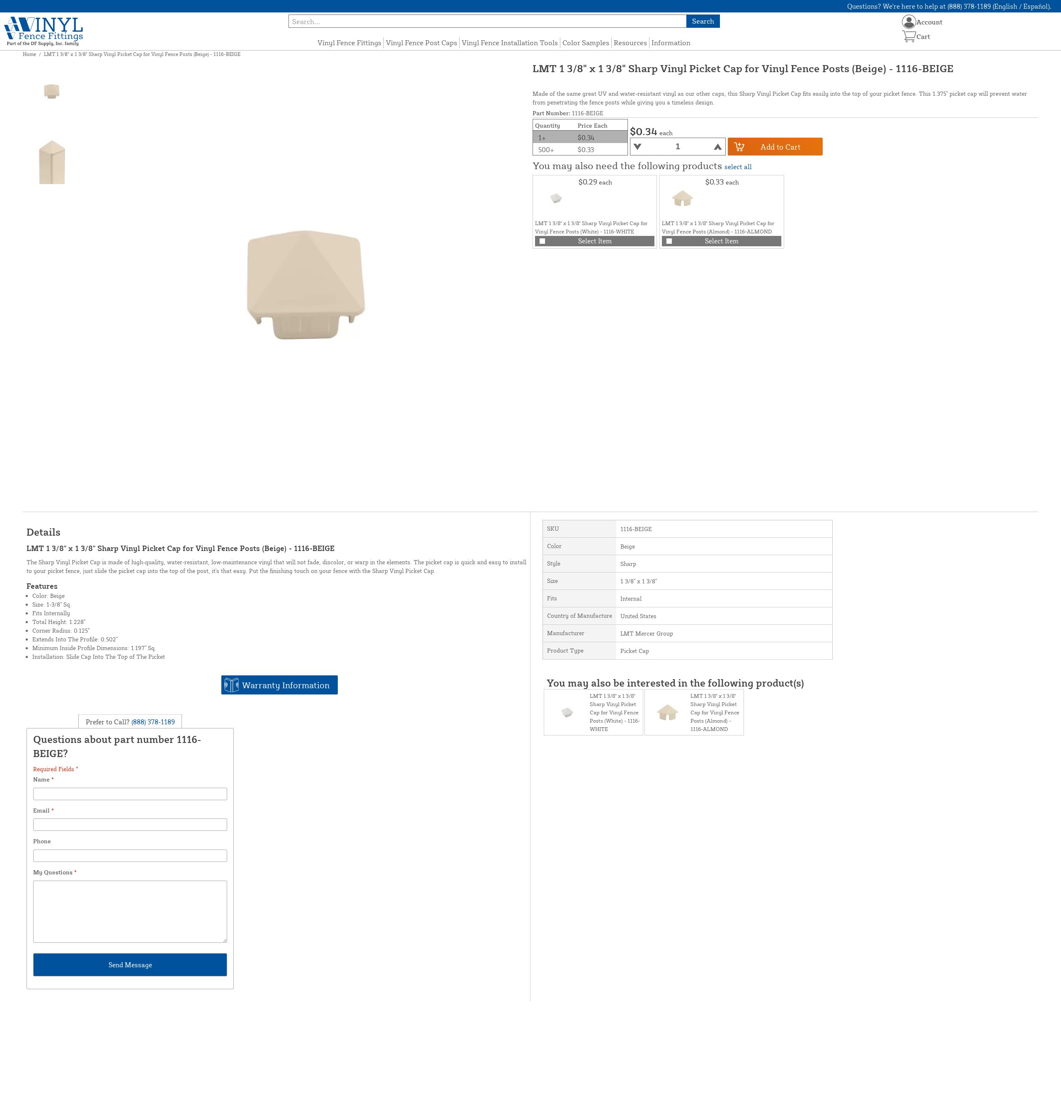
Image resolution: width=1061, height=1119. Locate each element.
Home (29, 54)
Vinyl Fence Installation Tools (510, 42)
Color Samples (585, 42)
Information (671, 42)
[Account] (909, 22)
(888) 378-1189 (152, 722)
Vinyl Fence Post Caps (421, 42)
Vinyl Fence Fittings (349, 42)
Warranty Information (285, 685)
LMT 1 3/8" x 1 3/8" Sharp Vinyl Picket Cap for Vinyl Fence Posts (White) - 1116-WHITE (615, 712)
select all (738, 167)
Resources (630, 42)
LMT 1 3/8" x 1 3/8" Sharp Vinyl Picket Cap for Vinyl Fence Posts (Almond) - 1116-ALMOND (714, 712)
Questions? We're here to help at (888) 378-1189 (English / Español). (949, 6)
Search (703, 21)
